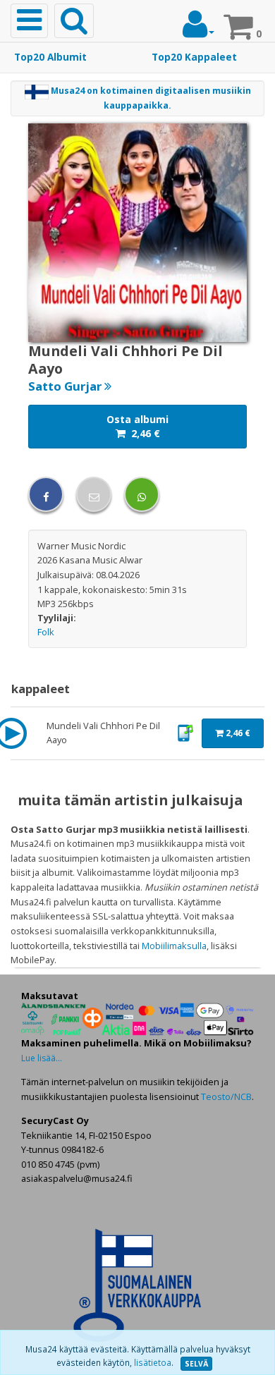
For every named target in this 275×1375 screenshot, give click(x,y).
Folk (45, 631)
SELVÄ (196, 1364)
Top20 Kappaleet (194, 57)
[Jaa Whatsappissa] (141, 494)
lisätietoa (152, 1362)
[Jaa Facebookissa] (45, 494)
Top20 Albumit (50, 57)
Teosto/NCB (226, 1096)
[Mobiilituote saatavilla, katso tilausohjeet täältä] (185, 732)
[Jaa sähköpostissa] (93, 494)
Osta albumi (137, 426)
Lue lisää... (41, 1058)
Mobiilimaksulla (174, 945)
